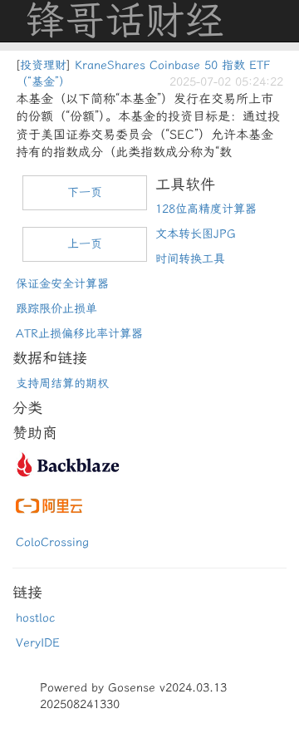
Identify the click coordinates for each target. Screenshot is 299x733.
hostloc (35, 618)
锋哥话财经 (124, 21)
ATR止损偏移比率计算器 (79, 334)
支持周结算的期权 (62, 383)
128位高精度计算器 (206, 209)
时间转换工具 (190, 259)
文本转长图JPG (195, 234)
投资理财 (43, 65)
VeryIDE (38, 643)
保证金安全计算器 (62, 284)
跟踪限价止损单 (56, 309)
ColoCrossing (52, 542)
